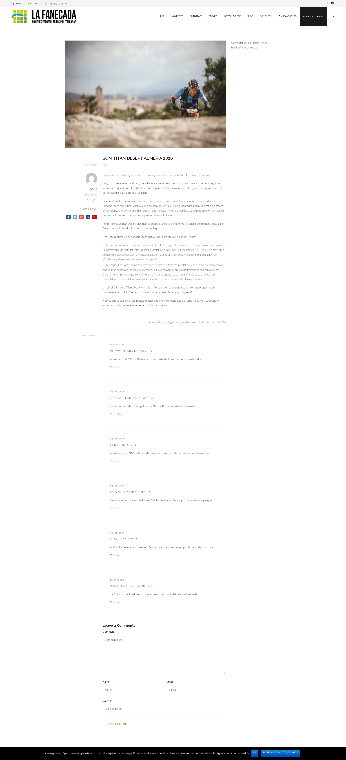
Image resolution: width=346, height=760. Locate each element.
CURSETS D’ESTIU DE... (124, 445)
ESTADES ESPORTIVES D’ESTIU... (130, 492)
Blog (250, 16)
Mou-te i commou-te (125, 539)
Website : (108, 701)
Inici (162, 16)
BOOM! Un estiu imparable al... (132, 351)
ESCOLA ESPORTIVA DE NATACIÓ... (133, 398)
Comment (109, 631)
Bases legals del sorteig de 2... (133, 586)
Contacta (266, 16)
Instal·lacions (232, 16)
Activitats (196, 16)
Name (107, 681)
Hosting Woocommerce (244, 47)
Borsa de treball (313, 16)
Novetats (177, 16)
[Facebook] (327, 3)
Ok (254, 752)
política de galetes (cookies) (280, 752)
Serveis (213, 16)
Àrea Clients (288, 16)
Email (170, 681)
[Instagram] (332, 3)
